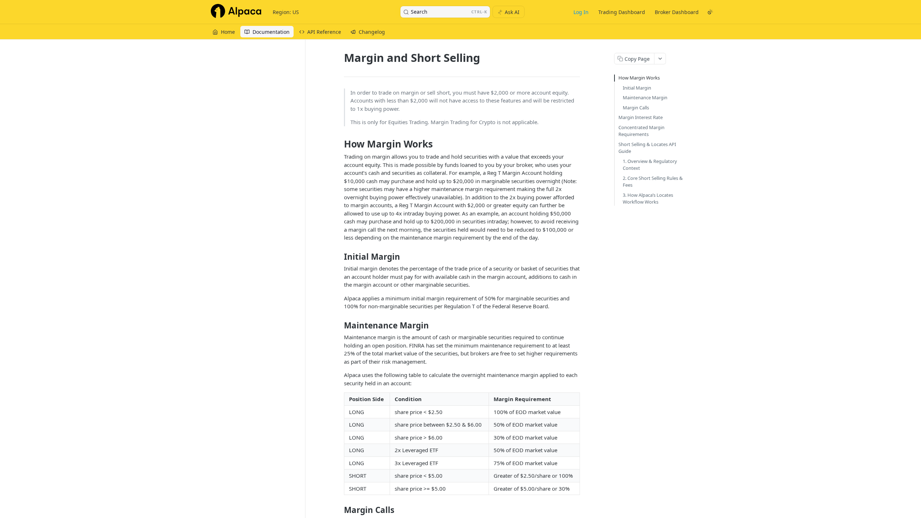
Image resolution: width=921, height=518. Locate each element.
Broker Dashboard (677, 12)
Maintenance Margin (645, 97)
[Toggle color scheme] (710, 12)
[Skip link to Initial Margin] (339, 257)
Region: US (286, 12)
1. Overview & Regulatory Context (650, 165)
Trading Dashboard (621, 12)
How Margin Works (639, 77)
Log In (581, 12)
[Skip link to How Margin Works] (339, 144)
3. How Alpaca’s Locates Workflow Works (648, 198)
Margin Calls (636, 107)
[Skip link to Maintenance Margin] (339, 325)
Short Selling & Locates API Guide (647, 148)
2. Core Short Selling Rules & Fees (653, 181)
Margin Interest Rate (640, 117)
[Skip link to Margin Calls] (339, 510)
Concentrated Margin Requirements (641, 131)
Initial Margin (637, 88)
